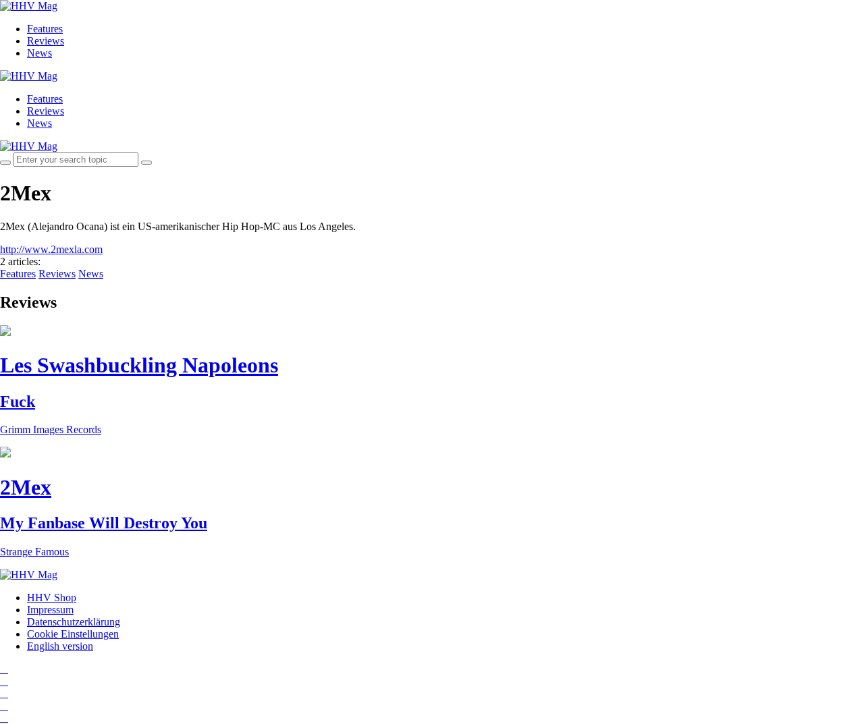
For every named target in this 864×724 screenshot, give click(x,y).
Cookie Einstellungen (73, 634)
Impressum (50, 609)
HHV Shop (51, 597)
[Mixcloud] (4, 705)
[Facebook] (4, 681)
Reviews (45, 41)
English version (60, 646)
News (39, 53)
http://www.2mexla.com (51, 249)
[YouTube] (4, 693)
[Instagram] (4, 669)
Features (45, 28)
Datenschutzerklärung (73, 622)
